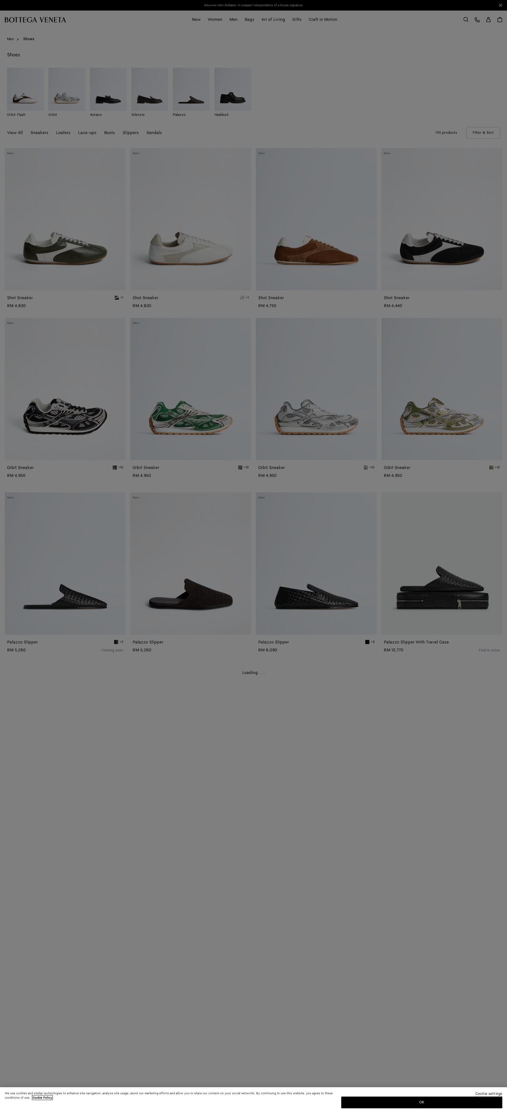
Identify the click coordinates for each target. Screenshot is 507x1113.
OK (421, 1102)
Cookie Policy (42, 1098)
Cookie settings (488, 1094)
